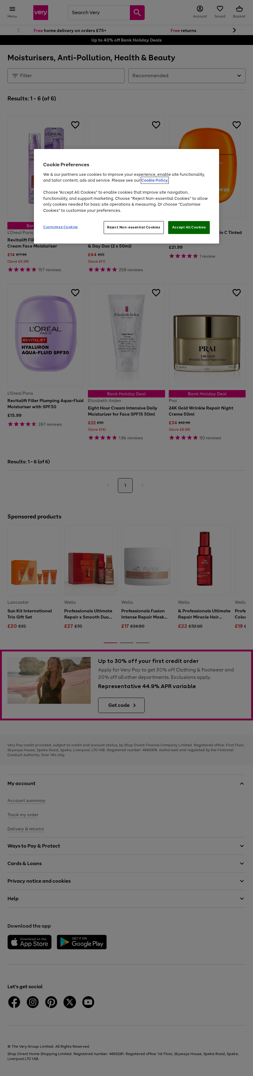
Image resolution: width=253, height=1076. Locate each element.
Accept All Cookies (189, 227)
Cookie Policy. (154, 180)
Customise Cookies (60, 226)
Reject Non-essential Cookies (133, 227)
